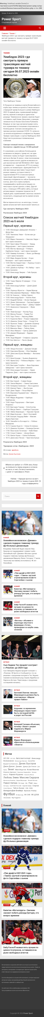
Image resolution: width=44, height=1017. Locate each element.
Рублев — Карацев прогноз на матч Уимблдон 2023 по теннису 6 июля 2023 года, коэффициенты (23, 481)
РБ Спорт (21, 783)
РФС (26, 783)
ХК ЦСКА (35, 795)
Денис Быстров (14, 454)
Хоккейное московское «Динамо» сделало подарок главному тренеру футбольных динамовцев (21, 543)
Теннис (6, 53)
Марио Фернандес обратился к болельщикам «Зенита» (26, 742)
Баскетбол (31, 761)
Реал (31, 783)
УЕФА (26, 788)
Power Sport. (12, 19)
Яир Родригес (16, 798)
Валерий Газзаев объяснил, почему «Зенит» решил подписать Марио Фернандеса (27, 727)
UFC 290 (6, 758)
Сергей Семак (26, 786)
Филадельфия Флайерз (13, 791)
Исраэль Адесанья (9, 772)
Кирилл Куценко (16, 774)
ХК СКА (27, 795)
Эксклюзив (7, 798)
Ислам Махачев (33, 770)
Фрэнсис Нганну (30, 791)
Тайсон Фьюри (18, 788)
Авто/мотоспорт (23, 758)
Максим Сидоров (29, 777)
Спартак (35, 786)
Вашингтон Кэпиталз (10, 764)
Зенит (11, 769)
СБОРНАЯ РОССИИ (15, 786)
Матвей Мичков (32, 780)
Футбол (6, 662)
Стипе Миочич (7, 788)
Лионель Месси (29, 774)
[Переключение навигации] (5, 28)
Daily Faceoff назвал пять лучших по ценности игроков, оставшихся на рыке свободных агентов (26, 608)
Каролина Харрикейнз (24, 772)
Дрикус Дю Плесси (29, 766)
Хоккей (6, 537)
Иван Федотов (20, 770)
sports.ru (15, 450)
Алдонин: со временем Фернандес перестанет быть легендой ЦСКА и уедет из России (25, 711)
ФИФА (31, 788)
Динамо (19, 766)
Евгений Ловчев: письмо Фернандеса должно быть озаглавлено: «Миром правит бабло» (26, 696)
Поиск (38, 496)
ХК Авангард (19, 795)
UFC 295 (12, 758)
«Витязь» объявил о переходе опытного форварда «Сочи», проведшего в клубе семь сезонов (26, 625)
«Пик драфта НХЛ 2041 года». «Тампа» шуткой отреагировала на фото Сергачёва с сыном (25, 576)
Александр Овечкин (21, 761)
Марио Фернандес (21, 780)
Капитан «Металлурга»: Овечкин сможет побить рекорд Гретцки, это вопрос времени (27, 592)
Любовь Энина (11, 777)
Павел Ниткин (10, 783)
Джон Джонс (9, 766)
